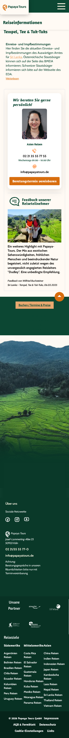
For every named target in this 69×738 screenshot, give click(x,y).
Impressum (51, 718)
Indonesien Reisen (54, 664)
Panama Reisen (32, 702)
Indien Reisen (51, 658)
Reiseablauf (38, 316)
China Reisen (51, 653)
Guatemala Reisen (30, 673)
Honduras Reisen (34, 681)
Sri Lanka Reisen (53, 695)
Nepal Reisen (51, 689)
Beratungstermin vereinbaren (34, 181)
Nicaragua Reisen (34, 697)
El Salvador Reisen (30, 664)
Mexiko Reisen (32, 692)
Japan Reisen (51, 669)
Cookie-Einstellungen (29, 731)
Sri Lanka (16, 57)
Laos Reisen (50, 684)
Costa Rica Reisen (30, 655)
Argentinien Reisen (10, 655)
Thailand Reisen (53, 700)
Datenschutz (47, 724)
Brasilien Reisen (13, 668)
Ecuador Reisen (13, 678)
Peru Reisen (10, 693)
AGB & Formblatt (24, 724)
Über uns (11, 503)
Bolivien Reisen (12, 662)
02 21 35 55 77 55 (34, 156)
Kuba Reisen (31, 686)
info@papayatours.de (35, 172)
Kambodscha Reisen (51, 676)
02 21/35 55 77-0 (17, 549)
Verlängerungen (38, 320)
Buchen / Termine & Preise (35, 305)
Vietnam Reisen (53, 705)
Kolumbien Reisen (10, 686)
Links (50, 731)
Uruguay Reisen (13, 698)
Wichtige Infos (38, 329)
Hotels (38, 325)
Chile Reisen (11, 673)
